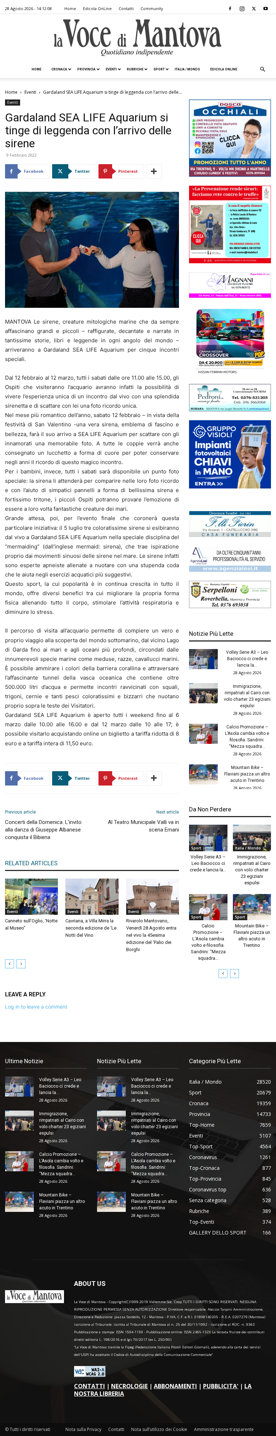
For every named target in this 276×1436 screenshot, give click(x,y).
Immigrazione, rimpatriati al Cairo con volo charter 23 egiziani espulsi (252, 869)
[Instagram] (241, 9)
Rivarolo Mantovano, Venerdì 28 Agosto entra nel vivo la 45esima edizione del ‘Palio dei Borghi (151, 935)
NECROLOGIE (129, 1386)
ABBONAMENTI (175, 1386)
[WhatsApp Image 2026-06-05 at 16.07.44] (230, 373)
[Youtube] (265, 9)
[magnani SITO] (230, 295)
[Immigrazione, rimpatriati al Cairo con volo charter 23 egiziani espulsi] (203, 693)
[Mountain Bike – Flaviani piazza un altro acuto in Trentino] (203, 774)
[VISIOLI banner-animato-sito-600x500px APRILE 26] (230, 486)
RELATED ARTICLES (31, 863)
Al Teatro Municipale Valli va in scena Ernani (143, 826)
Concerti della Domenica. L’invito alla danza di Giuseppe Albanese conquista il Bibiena (43, 829)
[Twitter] (253, 9)
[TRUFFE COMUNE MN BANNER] (230, 261)
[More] (154, 171)
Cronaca (59, 69)
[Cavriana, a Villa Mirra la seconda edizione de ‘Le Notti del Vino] (91, 897)
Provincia (86, 69)
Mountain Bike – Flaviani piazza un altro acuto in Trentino (247, 774)
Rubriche (135, 69)
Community (152, 8)
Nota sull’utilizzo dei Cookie (159, 1429)
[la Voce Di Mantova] (138, 38)
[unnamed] (230, 569)
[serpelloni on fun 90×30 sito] (230, 606)
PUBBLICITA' (220, 1386)
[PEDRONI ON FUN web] (230, 409)
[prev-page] (9, 963)
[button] (262, 69)
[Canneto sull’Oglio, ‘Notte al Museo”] (31, 897)
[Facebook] (230, 9)
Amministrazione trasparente (224, 1429)
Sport (159, 69)
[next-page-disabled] (21, 963)
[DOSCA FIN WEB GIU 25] (230, 174)
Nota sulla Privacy (83, 1429)
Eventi (111, 69)
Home (70, 8)
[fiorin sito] (230, 535)
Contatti (126, 8)
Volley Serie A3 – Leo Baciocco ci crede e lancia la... (247, 659)
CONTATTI (89, 1386)
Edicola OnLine (97, 8)
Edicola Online (223, 69)
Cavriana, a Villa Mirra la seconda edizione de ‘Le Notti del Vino (90, 928)
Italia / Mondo (187, 69)
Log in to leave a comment (36, 1007)
